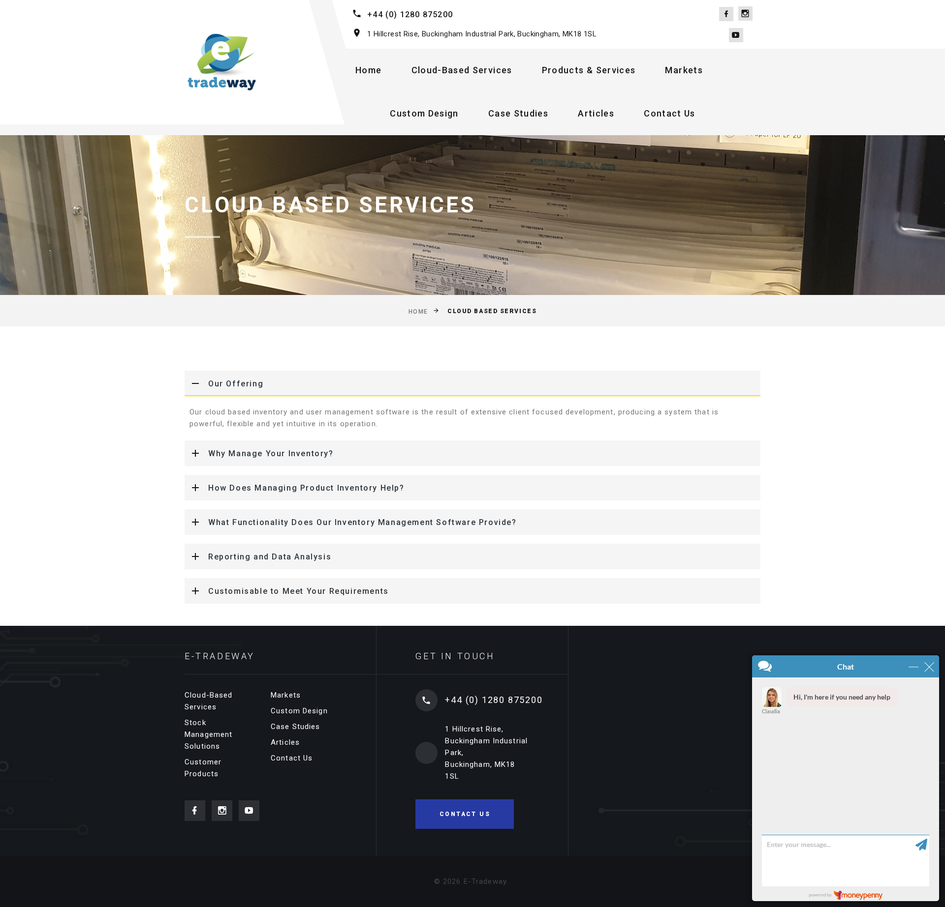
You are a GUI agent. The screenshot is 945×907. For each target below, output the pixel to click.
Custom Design (424, 113)
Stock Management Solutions (208, 734)
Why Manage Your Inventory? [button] (271, 453)
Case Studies (518, 113)
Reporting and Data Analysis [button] (269, 556)
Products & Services (589, 70)
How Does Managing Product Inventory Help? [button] (306, 488)
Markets (683, 70)
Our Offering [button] (235, 383)
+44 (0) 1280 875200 (410, 14)
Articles (596, 113)
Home (368, 70)
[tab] (472, 383)
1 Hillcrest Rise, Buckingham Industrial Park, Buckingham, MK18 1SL (482, 33)
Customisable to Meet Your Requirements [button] (298, 591)
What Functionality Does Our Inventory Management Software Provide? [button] (362, 522)
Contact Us (669, 113)
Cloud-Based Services (461, 70)
